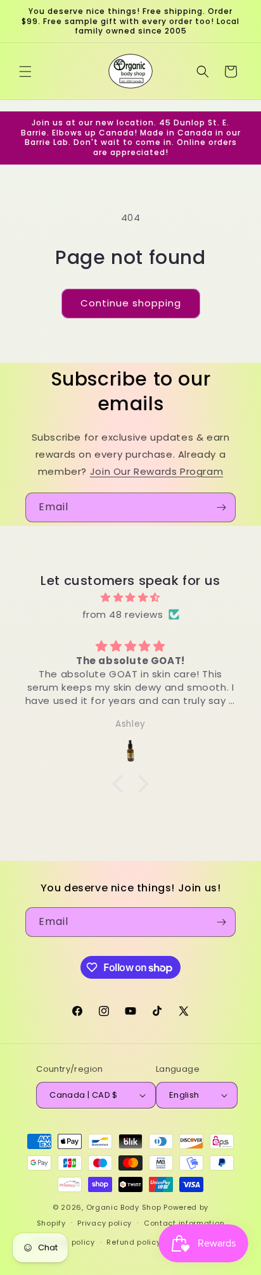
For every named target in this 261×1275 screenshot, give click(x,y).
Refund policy (133, 1242)
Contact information (184, 1223)
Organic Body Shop (124, 1207)
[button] (25, 71)
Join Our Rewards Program (156, 471)
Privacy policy (104, 1223)
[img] (130, 597)
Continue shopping (130, 303)
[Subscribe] (221, 507)
